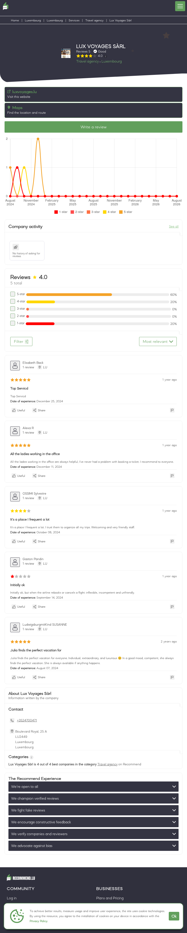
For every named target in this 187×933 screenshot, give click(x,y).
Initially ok (17, 585)
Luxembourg (33, 20)
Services (74, 20)
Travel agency (94, 20)
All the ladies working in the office (35, 453)
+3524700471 (27, 720)
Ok (174, 916)
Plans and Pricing (110, 898)
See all (174, 226)
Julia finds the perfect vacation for (35, 650)
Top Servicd (19, 388)
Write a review (93, 127)
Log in (12, 898)
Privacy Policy (38, 921)
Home (15, 20)
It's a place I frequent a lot (29, 519)
